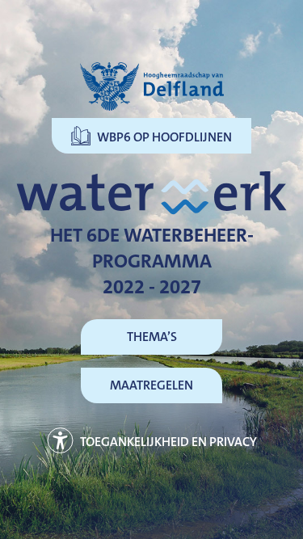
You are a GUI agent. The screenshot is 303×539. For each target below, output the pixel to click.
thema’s (152, 336)
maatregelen (151, 385)
